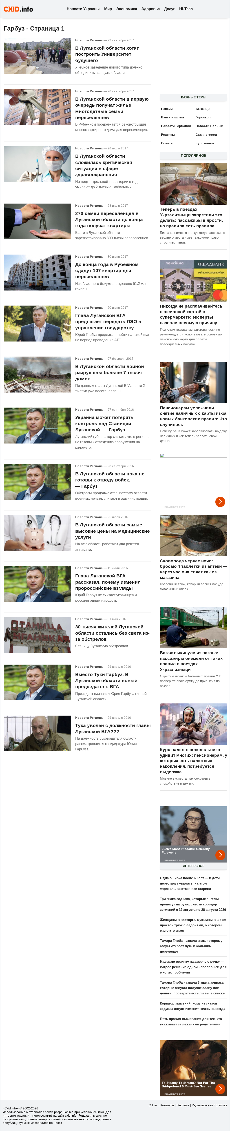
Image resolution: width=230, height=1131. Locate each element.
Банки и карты (172, 117)
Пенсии (167, 109)
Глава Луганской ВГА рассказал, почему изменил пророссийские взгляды (108, 582)
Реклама (183, 1105)
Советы (167, 143)
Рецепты (168, 134)
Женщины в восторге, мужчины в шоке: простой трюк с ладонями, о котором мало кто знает (193, 925)
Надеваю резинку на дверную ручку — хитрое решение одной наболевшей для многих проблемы (193, 967)
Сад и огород (206, 134)
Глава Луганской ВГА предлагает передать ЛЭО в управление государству (108, 321)
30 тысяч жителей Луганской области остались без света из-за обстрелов (112, 633)
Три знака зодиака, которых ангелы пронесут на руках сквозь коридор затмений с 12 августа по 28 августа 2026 (193, 904)
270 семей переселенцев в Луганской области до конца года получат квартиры (109, 219)
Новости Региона (89, 40)
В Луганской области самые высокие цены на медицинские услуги (112, 531)
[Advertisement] (191, 58)
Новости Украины (83, 9)
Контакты (167, 1105)
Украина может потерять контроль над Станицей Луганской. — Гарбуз (104, 423)
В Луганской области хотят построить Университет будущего (107, 54)
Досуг (169, 9)
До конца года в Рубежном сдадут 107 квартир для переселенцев (107, 270)
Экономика (126, 9)
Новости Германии (176, 126)
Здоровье (151, 9)
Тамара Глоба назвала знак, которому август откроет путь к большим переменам (191, 946)
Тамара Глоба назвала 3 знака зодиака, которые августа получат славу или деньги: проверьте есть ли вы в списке (192, 987)
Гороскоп (203, 117)
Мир (108, 9)
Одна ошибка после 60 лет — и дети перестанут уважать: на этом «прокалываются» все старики (190, 883)
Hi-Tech (186, 9)
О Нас (153, 1105)
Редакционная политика (209, 1105)
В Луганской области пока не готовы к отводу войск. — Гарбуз (109, 480)
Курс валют (205, 143)
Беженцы (203, 109)
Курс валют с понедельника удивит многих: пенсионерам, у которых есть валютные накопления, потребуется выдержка (193, 760)
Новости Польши (209, 126)
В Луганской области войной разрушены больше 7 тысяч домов (109, 372)
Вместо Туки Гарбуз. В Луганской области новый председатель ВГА (106, 680)
